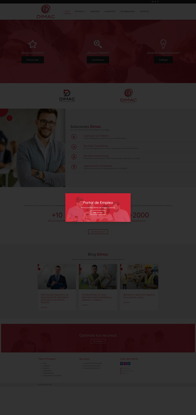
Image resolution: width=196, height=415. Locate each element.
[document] (98, 207)
